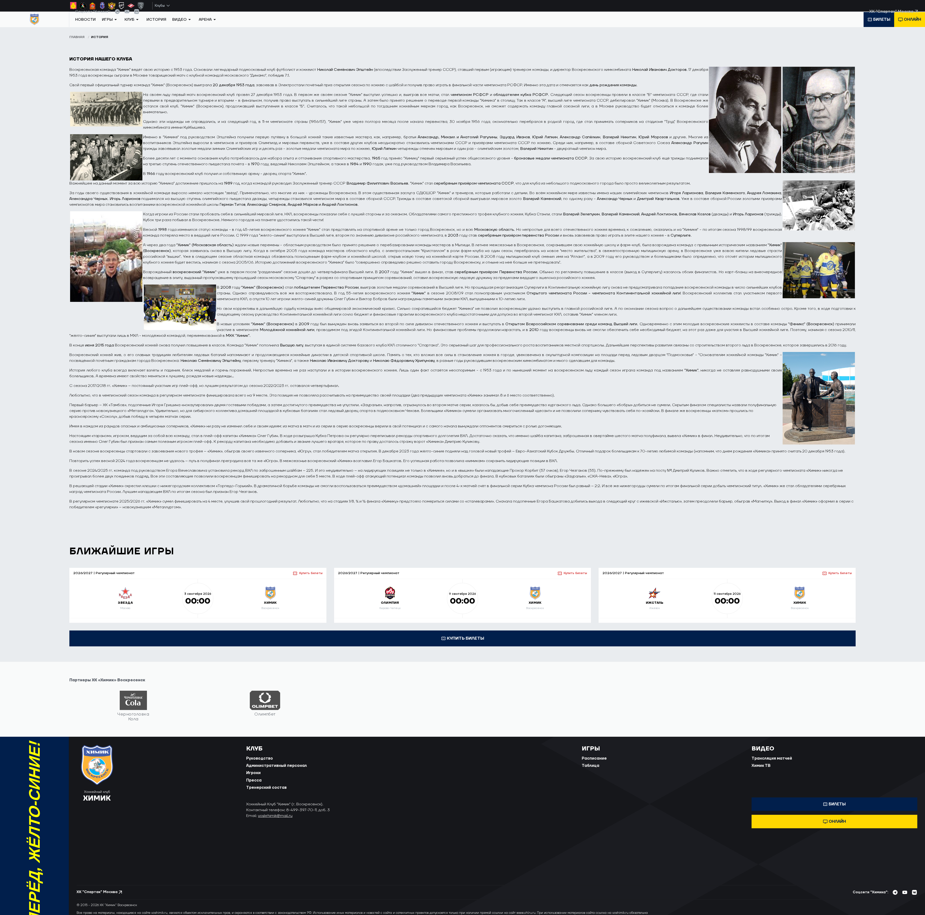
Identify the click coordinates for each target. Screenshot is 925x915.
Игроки (253, 778)
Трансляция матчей (772, 764)
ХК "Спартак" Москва (891, 16)
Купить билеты (310, 579)
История (156, 27)
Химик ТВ (761, 771)
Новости (85, 27)
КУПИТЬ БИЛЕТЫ (465, 644)
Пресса (254, 785)
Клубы (160, 5)
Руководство (259, 764)
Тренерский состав (266, 793)
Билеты (881, 27)
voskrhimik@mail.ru (275, 821)
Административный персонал (276, 771)
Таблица (590, 771)
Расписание (594, 764)
